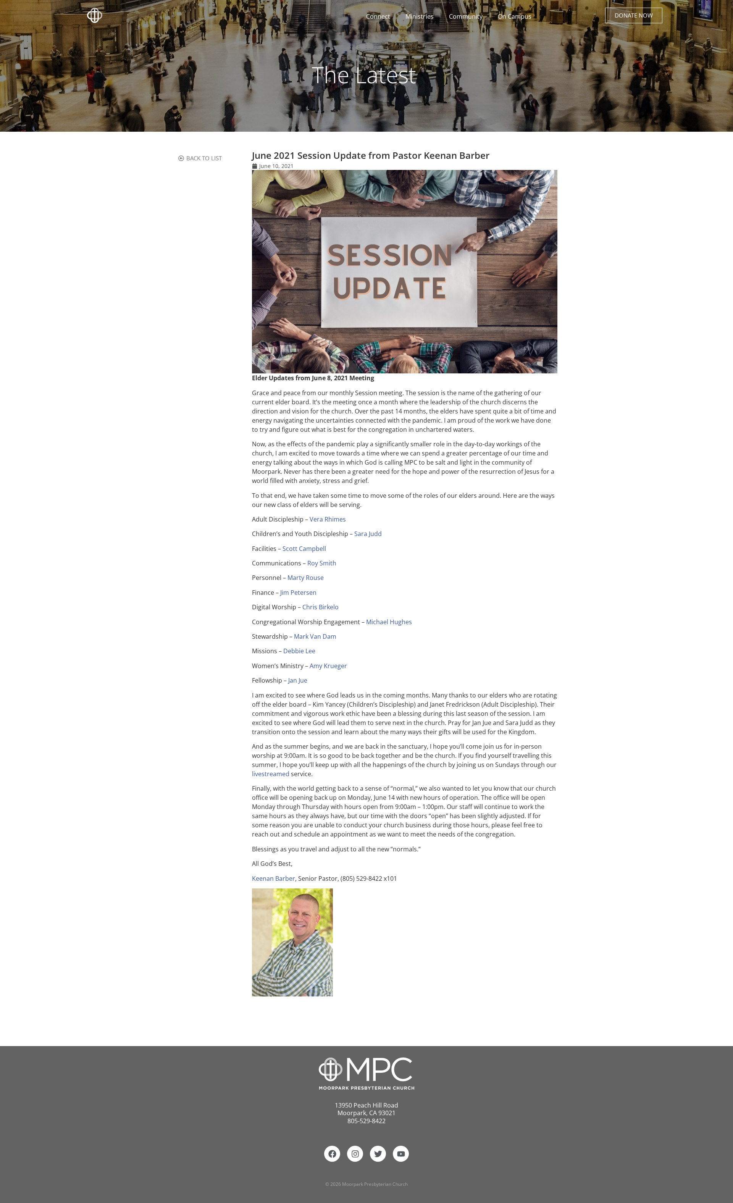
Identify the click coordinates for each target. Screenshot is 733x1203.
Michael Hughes (389, 622)
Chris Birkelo (320, 607)
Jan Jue (297, 680)
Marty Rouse (305, 577)
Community (466, 16)
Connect (378, 16)
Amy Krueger (328, 666)
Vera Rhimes (328, 519)
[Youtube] (401, 1154)
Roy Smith (321, 563)
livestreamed (271, 774)
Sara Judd (368, 534)
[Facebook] (332, 1154)
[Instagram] (355, 1154)
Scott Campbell (304, 548)
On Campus (514, 16)
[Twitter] (378, 1154)
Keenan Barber (273, 878)
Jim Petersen (298, 592)
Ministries (419, 16)
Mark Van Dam (315, 636)
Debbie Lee (299, 651)
